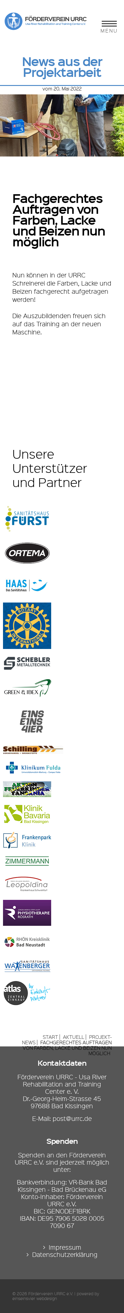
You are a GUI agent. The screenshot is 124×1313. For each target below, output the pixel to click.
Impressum (65, 1247)
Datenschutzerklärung (65, 1254)
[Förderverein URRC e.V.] (48, 28)
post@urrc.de (72, 1118)
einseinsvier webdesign (34, 1298)
